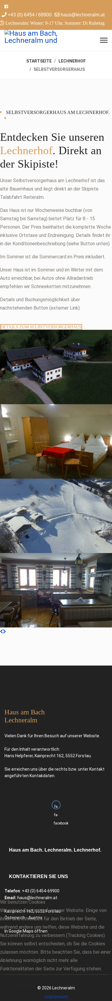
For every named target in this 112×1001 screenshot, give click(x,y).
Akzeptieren (23, 985)
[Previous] (1, 631)
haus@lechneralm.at (83, 14)
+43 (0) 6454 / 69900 (30, 14)
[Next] (4, 631)
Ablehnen (66, 985)
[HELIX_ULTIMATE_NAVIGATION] (104, 40)
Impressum (56, 997)
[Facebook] (6, 6)
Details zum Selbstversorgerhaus (41, 327)
